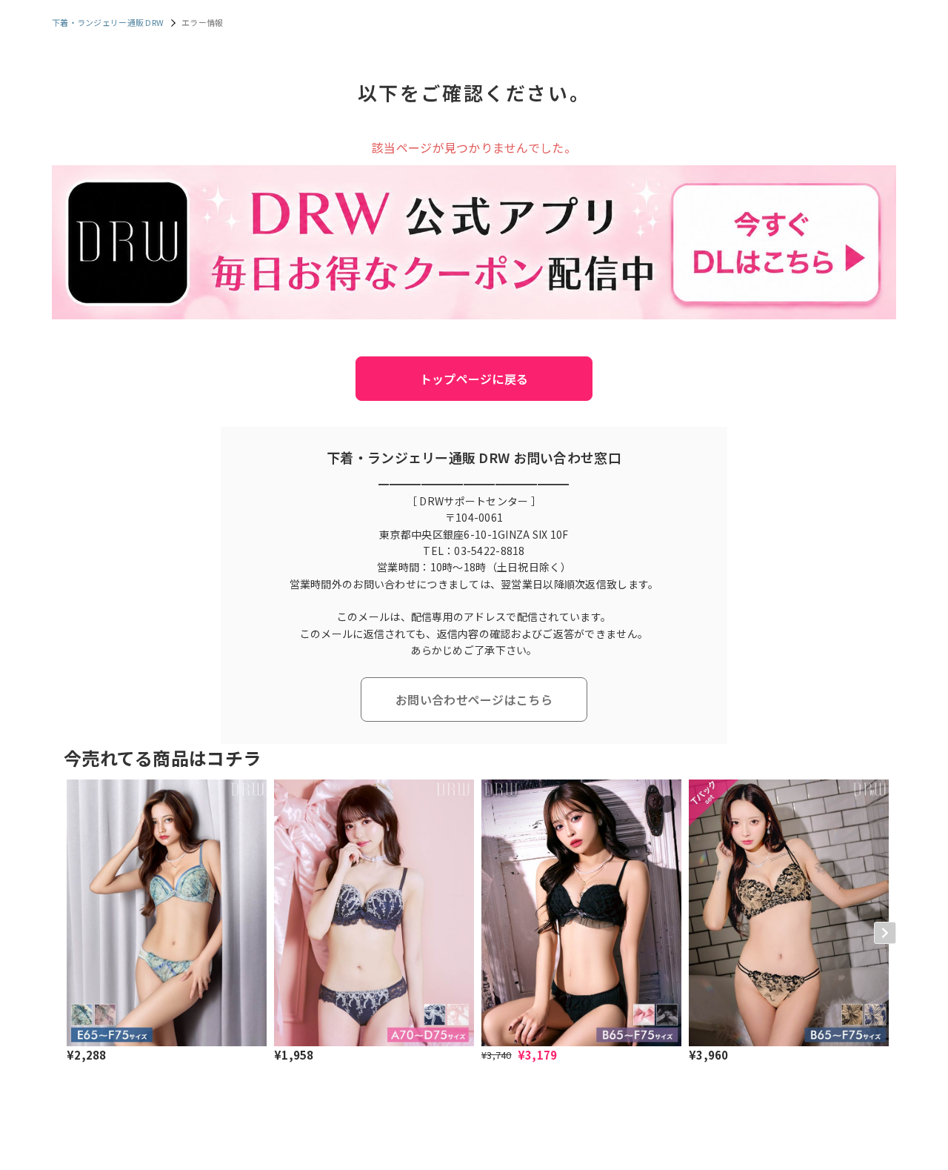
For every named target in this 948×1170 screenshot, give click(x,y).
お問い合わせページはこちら (474, 699)
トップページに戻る (474, 379)
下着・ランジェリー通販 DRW (108, 22)
